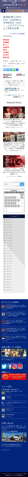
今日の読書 (8, 397)
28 (15, 206)
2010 (7, 261)
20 (13, 203)
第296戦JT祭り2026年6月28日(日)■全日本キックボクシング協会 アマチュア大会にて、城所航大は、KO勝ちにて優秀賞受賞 (16, 314)
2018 (7, 240)
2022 (7, 230)
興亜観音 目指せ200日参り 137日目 (14, 391)
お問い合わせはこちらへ (15, 8)
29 (18, 206)
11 (9, 200)
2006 (7, 271)
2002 (7, 282)
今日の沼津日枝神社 (10, 414)
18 (9, 203)
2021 (7, 232)
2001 (7, 284)
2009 (7, 264)
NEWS (11, 83)
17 (6, 203)
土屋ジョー (9, 81)
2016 (7, 245)
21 (15, 203)
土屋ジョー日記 (16, 83)
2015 (7, 248)
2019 (7, 238)
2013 (7, 253)
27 (13, 206)
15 (18, 200)
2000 (7, 287)
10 (6, 200)
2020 (7, 235)
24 (6, 206)
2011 (7, 258)
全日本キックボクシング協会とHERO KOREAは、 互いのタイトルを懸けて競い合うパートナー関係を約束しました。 (16, 338)
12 (11, 200)
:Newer (14, 90)
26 (11, 206)
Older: (13, 96)
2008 (7, 266)
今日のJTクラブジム (10, 409)
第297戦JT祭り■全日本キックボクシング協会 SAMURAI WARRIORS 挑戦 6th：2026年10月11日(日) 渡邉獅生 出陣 (16, 307)
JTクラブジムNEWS (10, 302)
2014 (7, 251)
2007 (7, 269)
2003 (7, 279)
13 (13, 200)
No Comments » (15, 85)
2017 (7, 243)
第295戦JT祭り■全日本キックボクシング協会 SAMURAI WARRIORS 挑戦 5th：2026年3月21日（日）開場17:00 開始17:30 (16, 330)
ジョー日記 (6, 386)
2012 (7, 256)
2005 (7, 274)
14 (15, 200)
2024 (7, 225)
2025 (7, 222)
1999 (7, 289)
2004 (7, 277)
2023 (7, 227)
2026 (7, 219)
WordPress (20, 475)
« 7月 (5, 211)
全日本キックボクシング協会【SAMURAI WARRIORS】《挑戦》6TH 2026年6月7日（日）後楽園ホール (16, 322)
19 (11, 203)
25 (9, 206)
